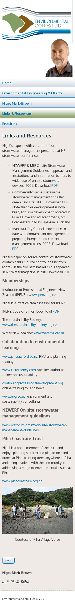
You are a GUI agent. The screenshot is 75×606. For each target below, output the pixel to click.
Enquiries (9, 124)
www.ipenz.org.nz (42, 295)
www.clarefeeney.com (19, 370)
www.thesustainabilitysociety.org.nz (29, 325)
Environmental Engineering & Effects (32, 93)
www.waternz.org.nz (49, 333)
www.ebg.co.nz (14, 396)
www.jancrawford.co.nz (20, 356)
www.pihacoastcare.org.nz (22, 481)
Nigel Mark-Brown (17, 103)
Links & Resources (17, 113)
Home (7, 83)
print (8, 560)
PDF (54, 185)
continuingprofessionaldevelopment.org (32, 383)
